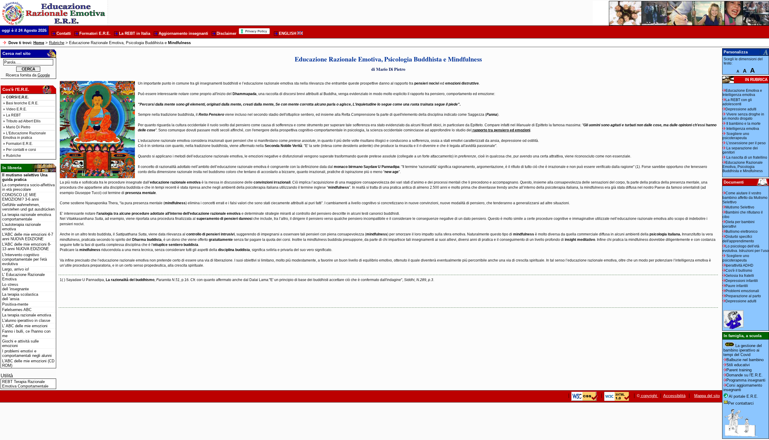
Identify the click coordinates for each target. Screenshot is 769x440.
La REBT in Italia (134, 33)
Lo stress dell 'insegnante (15, 286)
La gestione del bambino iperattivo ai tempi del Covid (742, 350)
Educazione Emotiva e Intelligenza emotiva (742, 92)
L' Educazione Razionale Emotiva (23, 276)
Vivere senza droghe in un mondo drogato (743, 116)
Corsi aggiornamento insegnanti (742, 387)
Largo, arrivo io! (15, 269)
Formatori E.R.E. (95, 33)
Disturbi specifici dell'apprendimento (738, 239)
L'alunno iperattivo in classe (26, 320)
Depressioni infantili (741, 281)
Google (44, 75)
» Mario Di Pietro (16, 127)
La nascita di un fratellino (746, 157)
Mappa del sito (707, 396)
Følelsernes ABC (17, 309)
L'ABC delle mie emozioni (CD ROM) (28, 363)
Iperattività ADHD (739, 265)
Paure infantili (736, 286)
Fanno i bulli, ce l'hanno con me (26, 333)
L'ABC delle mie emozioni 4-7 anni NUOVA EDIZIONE (27, 236)
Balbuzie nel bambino (745, 360)
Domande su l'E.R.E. (744, 375)
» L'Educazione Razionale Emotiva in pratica (24, 135)
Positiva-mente (15, 304)
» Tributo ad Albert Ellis (22, 121)
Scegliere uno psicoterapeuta (735, 136)
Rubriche (56, 42)
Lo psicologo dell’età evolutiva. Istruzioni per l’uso (745, 248)
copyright (649, 396)
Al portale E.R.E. (743, 396)
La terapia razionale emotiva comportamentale (26, 216)
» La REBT (12, 115)
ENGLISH (288, 33)
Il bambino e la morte (743, 123)
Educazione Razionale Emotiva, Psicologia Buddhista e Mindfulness (742, 166)
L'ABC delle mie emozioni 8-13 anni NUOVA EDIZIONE (26, 246)
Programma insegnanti (745, 380)
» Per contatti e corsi (19, 150)
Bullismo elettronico (741, 231)
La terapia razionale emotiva (26, 315)
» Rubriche (12, 156)
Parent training (739, 370)
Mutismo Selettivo (739, 207)
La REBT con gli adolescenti (737, 102)
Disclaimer (226, 33)
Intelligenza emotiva (742, 129)
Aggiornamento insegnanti (183, 33)
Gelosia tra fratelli (739, 276)
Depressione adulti (740, 109)
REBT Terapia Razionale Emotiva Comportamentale (25, 383)
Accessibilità (674, 396)
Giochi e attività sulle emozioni (20, 343)
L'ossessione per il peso (745, 143)
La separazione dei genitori (740, 150)
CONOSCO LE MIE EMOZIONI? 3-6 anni (20, 197)
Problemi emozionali (742, 291)
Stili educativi (738, 365)
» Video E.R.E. (15, 109)
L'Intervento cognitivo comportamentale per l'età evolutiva (24, 259)
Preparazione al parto (743, 296)
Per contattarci (741, 403)
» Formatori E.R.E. (18, 144)
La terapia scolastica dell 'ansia (20, 296)
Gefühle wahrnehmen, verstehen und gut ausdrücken (28, 206)
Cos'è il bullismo (738, 270)
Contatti (63, 33)
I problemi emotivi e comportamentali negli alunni (27, 353)
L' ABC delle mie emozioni (24, 326)
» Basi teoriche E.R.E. (20, 103)
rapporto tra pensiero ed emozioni (501, 130)
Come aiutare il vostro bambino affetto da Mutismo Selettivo (744, 197)
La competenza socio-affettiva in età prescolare (28, 187)
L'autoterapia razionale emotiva (21, 226)
